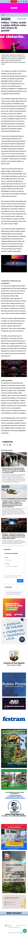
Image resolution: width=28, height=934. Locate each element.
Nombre (6, 557)
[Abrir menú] (3, 14)
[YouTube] (26, 1)
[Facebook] (21, 1)
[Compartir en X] (7, 445)
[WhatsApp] (18, 1)
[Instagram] (23, 1)
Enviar (20, 581)
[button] (9, 1)
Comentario (7, 563)
